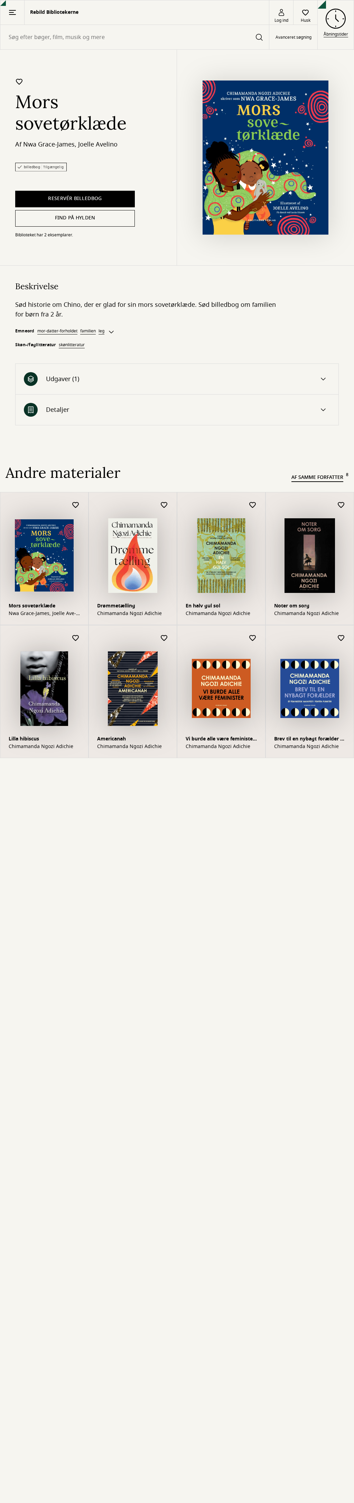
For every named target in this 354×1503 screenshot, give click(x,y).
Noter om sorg (291, 605)
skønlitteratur (72, 345)
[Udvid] (111, 332)
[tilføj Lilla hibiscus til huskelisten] (76, 638)
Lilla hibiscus (24, 739)
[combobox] (134, 37)
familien (88, 331)
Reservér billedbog (75, 198)
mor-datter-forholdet (57, 331)
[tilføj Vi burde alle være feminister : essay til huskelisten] (253, 638)
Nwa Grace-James (49, 144)
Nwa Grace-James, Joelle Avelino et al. (42, 613)
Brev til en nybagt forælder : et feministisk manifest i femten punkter (309, 739)
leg (101, 331)
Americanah (111, 739)
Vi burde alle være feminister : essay (220, 739)
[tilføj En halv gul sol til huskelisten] (253, 505)
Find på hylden (75, 217)
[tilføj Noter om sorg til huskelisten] (341, 505)
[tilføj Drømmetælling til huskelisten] (164, 505)
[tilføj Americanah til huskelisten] (164, 638)
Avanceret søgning (293, 37)
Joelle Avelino (98, 144)
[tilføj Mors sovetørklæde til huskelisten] (19, 81)
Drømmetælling (116, 605)
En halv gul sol (203, 605)
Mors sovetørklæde (32, 605)
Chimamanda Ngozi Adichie (129, 613)
